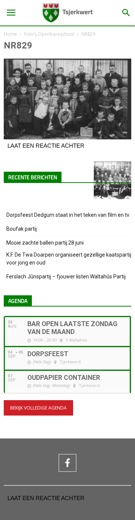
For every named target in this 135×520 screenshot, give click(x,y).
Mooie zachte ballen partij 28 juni (45, 243)
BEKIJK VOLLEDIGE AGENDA (38, 408)
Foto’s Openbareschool (49, 34)
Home (10, 34)
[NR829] (67, 138)
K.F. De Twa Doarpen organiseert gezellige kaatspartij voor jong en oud (68, 259)
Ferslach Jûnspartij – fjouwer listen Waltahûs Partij (66, 277)
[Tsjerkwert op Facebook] (67, 463)
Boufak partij (21, 229)
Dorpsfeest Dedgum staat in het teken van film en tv (67, 215)
